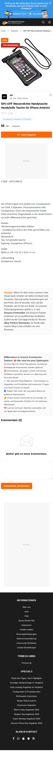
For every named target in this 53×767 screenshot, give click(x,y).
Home (3, 31)
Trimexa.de (26, 663)
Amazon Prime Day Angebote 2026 (26, 723)
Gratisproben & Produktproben (26, 692)
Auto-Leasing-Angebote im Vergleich (26, 687)
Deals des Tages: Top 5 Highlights (26, 678)
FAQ (27, 616)
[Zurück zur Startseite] (13, 22)
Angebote (14, 31)
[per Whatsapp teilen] (18, 738)
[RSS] (34, 738)
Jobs (26, 611)
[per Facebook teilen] (13, 738)
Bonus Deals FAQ (26, 620)
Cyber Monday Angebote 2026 (26, 719)
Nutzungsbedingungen (26, 634)
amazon (16, 126)
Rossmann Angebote (26, 705)
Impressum (26, 625)
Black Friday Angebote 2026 (26, 710)
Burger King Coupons (26, 701)
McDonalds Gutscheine (26, 696)
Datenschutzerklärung (26, 638)
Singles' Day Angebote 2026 (26, 714)
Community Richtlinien (26, 643)
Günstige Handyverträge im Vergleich (26, 683)
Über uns (26, 607)
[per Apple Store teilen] (23, 738)
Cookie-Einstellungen (26, 647)
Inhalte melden (26, 629)
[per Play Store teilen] (28, 738)
